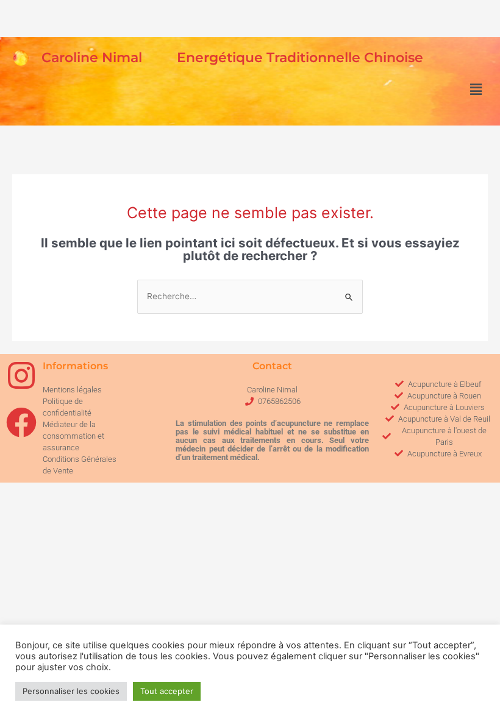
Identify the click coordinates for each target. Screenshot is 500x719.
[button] (475, 90)
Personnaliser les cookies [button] (71, 691)
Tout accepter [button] (166, 691)
